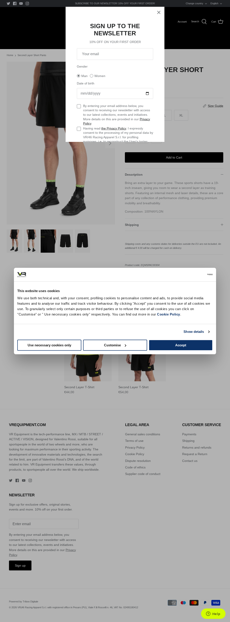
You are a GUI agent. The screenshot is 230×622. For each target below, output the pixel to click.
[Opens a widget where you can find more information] (213, 614)
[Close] (159, 12)
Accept (180, 345)
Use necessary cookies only (49, 345)
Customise (112, 345)
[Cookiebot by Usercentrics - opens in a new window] (193, 274)
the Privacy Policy (113, 128)
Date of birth (85, 83)
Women (99, 76)
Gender (82, 66)
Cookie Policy (168, 314)
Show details (194, 332)
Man (84, 76)
